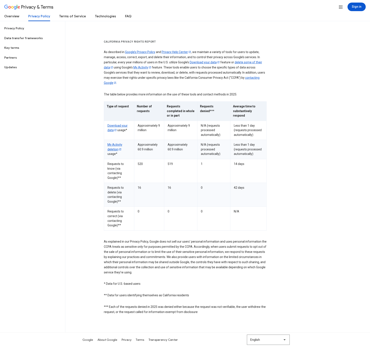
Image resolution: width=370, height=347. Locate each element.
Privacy (127, 340)
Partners (10, 57)
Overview (11, 16)
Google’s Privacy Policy (140, 52)
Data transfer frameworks (23, 38)
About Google (107, 340)
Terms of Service (72, 16)
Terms (140, 340)
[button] (340, 7)
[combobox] (268, 340)
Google (87, 340)
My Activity (140, 67)
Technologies (105, 16)
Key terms (11, 48)
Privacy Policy (39, 16)
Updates (10, 67)
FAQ (128, 16)
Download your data (203, 62)
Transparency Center (163, 340)
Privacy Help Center (175, 52)
